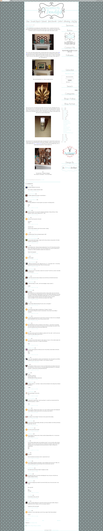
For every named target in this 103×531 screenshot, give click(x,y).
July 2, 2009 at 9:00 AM (33, 438)
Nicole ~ (29, 415)
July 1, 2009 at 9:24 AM (33, 328)
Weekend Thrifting (66, 128)
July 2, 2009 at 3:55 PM (33, 465)
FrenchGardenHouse (31, 391)
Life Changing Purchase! (67, 123)
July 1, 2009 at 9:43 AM (33, 354)
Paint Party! (65, 131)
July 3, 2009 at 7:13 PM (33, 498)
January (65, 140)
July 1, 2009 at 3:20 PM (33, 395)
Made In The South (31, 269)
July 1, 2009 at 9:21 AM (33, 320)
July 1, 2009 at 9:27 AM (33, 335)
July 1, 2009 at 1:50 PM (33, 388)
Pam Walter (29, 461)
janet (28, 440)
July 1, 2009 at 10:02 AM (33, 361)
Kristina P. (29, 185)
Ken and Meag (30, 290)
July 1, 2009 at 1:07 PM (33, 379)
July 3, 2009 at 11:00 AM (33, 492)
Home (43, 520)
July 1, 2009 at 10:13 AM (33, 369)
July (64, 117)
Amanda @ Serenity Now (32, 262)
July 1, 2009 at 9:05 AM (33, 305)
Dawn (29, 452)
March (65, 137)
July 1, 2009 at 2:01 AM (33, 224)
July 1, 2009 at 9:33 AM (33, 345)
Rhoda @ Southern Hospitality (32, 238)
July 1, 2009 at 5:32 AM (33, 230)
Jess (28, 232)
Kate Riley (29, 210)
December (65, 110)
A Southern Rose (30, 480)
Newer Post (27, 520)
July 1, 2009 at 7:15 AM (33, 242)
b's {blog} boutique (55, 530)
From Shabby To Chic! (66, 121)
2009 (63, 109)
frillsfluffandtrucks (31, 382)
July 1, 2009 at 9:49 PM (33, 425)
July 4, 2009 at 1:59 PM (33, 507)
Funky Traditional (29, 26)
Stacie (29, 357)
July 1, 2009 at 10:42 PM (33, 431)
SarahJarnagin (30, 473)
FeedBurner (71, 82)
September (65, 114)
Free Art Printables (31, 427)
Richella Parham (30, 420)
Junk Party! (65, 125)
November (65, 112)
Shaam (29, 217)
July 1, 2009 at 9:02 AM (33, 299)
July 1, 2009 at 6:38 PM (33, 412)
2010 (63, 108)
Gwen (29, 501)
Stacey (29, 302)
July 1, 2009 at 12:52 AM (33, 191)
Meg (28, 245)
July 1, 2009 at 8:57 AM (33, 287)
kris (28, 364)
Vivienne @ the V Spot (31, 193)
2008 (63, 141)
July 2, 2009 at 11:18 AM (33, 450)
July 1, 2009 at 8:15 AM (33, 273)
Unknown (29, 316)
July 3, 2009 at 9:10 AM (33, 478)
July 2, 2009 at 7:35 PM (33, 471)
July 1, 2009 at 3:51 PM (33, 405)
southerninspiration (31, 281)
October (65, 113)
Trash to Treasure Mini (66, 127)
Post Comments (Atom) (33, 522)
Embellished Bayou (31, 468)
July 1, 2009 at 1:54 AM (33, 214)
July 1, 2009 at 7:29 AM (33, 253)
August (65, 116)
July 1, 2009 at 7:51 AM (33, 259)
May (64, 134)
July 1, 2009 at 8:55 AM (33, 279)
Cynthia (29, 307)
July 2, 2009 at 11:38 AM (33, 458)
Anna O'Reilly (30, 495)
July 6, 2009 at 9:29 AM (33, 516)
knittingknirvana (30, 433)
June (64, 119)
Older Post (58, 520)
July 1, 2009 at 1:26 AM (33, 207)
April (64, 135)
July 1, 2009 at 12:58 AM (33, 196)
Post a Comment (28, 518)
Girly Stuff (29, 510)
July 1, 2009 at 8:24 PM (33, 418)
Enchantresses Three (31, 347)
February (65, 138)
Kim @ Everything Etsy (31, 398)
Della (29, 331)
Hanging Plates (65, 124)
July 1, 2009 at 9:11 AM (33, 313)
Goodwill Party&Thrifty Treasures (68, 132)
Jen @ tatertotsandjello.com (32, 199)
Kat (28, 256)
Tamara (29, 276)
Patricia (29, 372)
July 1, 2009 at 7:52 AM (33, 266)
